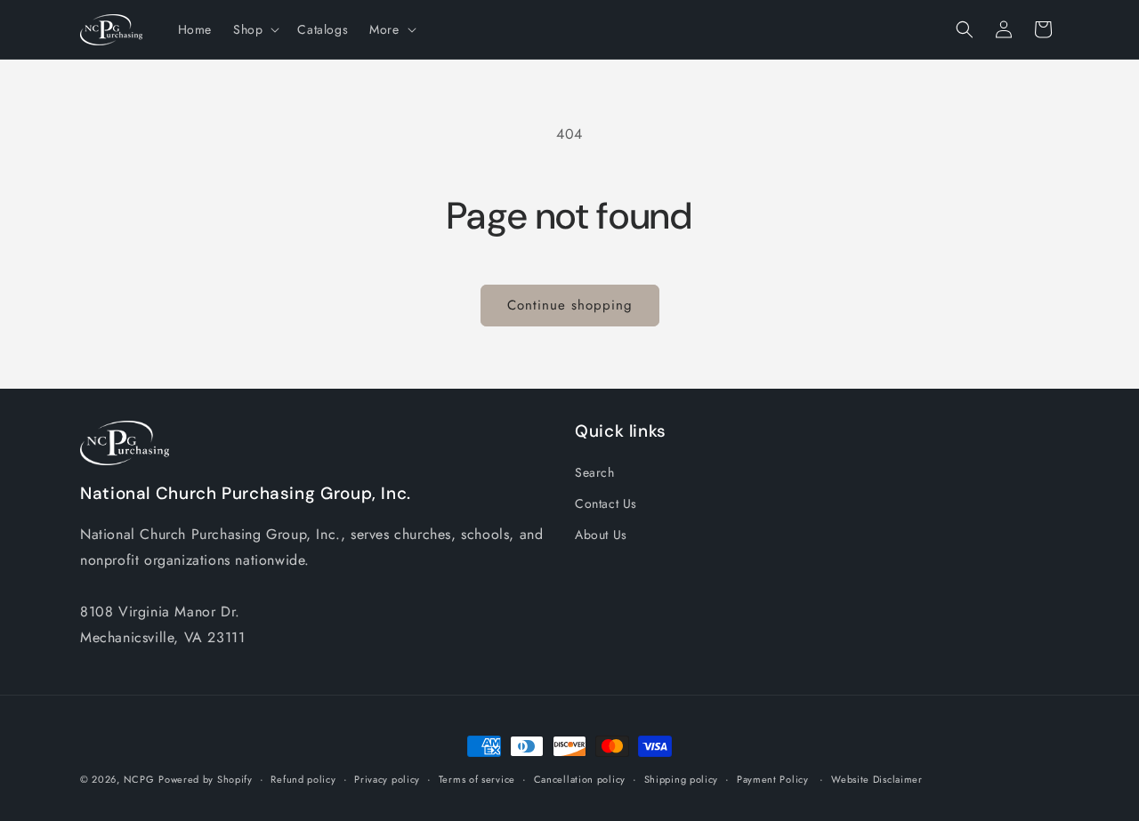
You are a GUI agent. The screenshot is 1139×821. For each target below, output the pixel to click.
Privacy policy (387, 779)
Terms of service (477, 779)
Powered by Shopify (205, 779)
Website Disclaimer (877, 779)
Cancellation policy (580, 779)
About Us (601, 534)
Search (595, 472)
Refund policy (303, 779)
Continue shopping (570, 305)
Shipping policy (681, 779)
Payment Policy (773, 779)
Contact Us (606, 503)
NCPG (139, 779)
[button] (254, 29)
